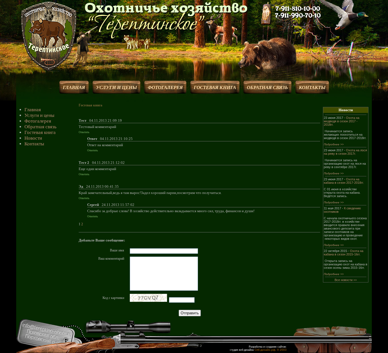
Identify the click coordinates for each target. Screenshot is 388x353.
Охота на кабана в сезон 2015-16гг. (343, 252)
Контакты (34, 143)
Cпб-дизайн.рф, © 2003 (271, 349)
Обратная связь (40, 126)
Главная (32, 109)
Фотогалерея (37, 121)
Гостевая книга (40, 132)
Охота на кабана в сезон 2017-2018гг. (344, 180)
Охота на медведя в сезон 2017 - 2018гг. (341, 121)
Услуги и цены (39, 115)
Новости (33, 138)
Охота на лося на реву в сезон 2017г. (345, 151)
